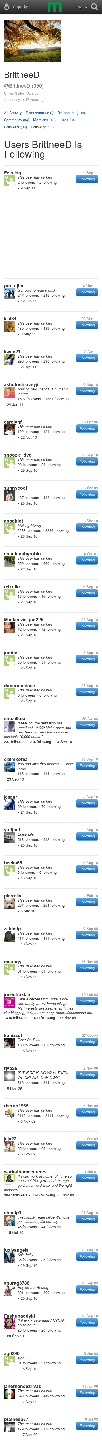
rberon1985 (16, 1105)
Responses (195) (71, 112)
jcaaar (10, 796)
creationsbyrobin (22, 553)
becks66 (13, 862)
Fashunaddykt (19, 1316)
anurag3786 (16, 1283)
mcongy (13, 961)
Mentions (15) (44, 119)
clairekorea (16, 759)
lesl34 (10, 318)
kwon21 (12, 351)
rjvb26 (10, 1068)
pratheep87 (16, 1419)
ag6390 (12, 1353)
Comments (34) (16, 119)
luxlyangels (16, 1250)
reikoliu (12, 586)
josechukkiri (17, 994)
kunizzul (13, 1035)
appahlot (13, 520)
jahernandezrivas (22, 1386)
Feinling (12, 172)
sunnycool (15, 487)
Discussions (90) (39, 112)
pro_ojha (13, 285)
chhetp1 (13, 1212)
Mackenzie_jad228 (23, 619)
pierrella (12, 895)
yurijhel (12, 829)
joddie (10, 652)
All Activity (13, 112)
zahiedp (12, 928)
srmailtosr (15, 718)
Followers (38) (15, 126)
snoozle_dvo (18, 455)
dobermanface (19, 685)
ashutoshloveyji (21, 384)
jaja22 (10, 1138)
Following (87, 178)
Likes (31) (68, 119)
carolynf (13, 422)
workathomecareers (25, 1171)
